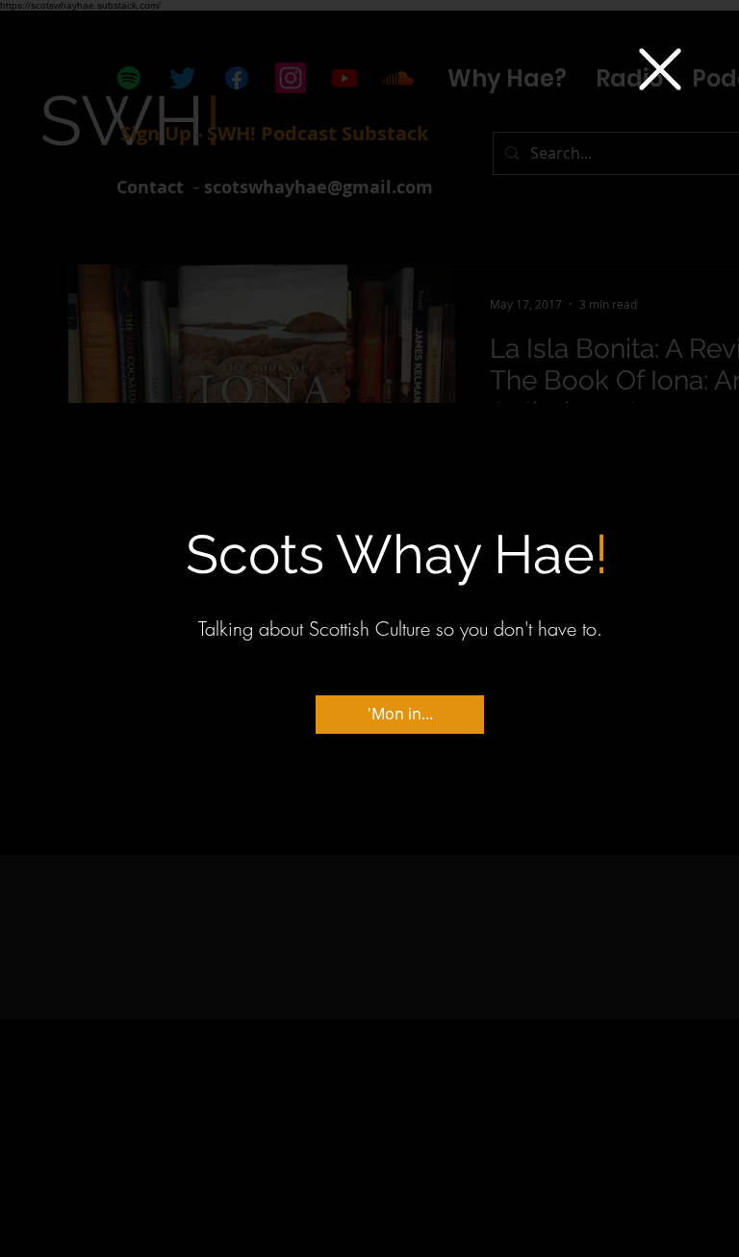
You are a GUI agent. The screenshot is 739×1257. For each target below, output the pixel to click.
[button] (660, 69)
